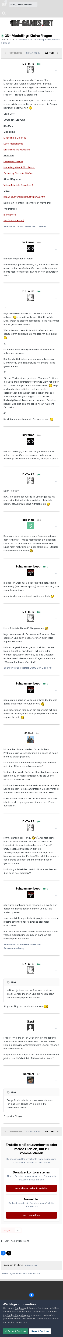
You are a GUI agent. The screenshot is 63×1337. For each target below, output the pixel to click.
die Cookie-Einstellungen (16, 1315)
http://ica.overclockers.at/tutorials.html (25, 196)
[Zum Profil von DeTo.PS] (30, 69)
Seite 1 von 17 (33, 53)
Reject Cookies (40, 1331)
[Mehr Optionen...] (55, 71)
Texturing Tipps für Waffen (18, 173)
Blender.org (10, 214)
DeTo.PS (10, 39)
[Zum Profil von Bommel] (30, 1080)
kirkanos (28, 242)
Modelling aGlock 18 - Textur (19, 167)
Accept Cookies (16, 1331)
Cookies (19, 1308)
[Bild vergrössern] (30, 107)
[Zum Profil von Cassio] (30, 739)
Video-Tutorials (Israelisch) (18, 185)
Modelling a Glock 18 (15, 137)
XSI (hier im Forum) (14, 220)
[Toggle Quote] (8, 982)
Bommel (28, 1074)
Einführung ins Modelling (17, 149)
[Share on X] (8, 1253)
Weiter (49, 53)
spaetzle (28, 519)
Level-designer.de (13, 143)
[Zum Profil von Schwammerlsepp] (30, 572)
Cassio (28, 733)
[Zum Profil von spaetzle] (30, 525)
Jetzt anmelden (31, 1215)
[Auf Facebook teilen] (3, 1253)
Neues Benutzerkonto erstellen (31, 1188)
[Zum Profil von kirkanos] (30, 248)
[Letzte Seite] (57, 53)
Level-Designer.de (13, 161)
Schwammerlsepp (27, 566)
